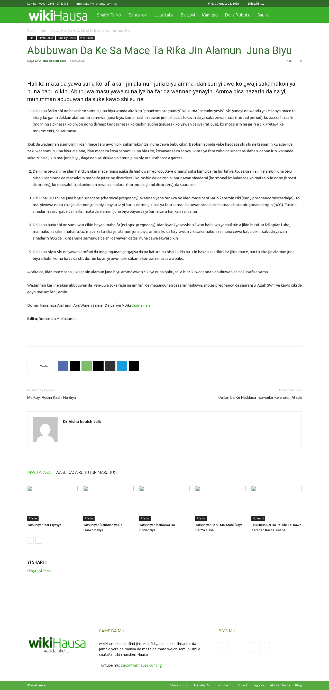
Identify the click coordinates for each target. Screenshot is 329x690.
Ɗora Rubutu (179, 685)
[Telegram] (122, 366)
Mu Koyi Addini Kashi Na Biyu (51, 397)
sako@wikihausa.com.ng (100, 3)
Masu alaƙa (38, 472)
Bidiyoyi (188, 14)
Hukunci (258, 518)
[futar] (110, 366)
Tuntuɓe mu (224, 685)
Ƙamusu (210, 14)
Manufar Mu (202, 685)
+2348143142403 (57, 3)
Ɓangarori (137, 14)
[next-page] (38, 540)
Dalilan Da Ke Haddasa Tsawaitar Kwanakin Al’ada (260, 397)
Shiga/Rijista (256, 3)
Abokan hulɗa (280, 685)
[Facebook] (272, 3)
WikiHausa (86, 38)
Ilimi (43, 30)
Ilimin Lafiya (46, 38)
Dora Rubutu (237, 14)
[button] (295, 15)
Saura (263, 14)
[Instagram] (281, 3)
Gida (30, 30)
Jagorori (259, 685)
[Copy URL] (134, 366)
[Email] (98, 366)
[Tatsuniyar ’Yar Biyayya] (52, 503)
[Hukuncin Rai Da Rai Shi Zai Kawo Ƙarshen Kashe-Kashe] (276, 503)
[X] (289, 3)
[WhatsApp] (86, 366)
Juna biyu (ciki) (67, 38)
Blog (298, 685)
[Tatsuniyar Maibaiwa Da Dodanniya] (164, 503)
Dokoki (243, 685)
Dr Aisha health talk (50, 61)
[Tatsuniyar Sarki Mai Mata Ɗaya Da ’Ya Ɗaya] (220, 503)
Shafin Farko (109, 14)
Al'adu (33, 518)
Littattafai (163, 14)
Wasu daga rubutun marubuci (86, 472)
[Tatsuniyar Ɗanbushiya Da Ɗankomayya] (108, 503)
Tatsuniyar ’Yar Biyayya (44, 525)
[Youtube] (298, 3)
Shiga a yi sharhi (39, 571)
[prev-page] (30, 540)
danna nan (141, 305)
